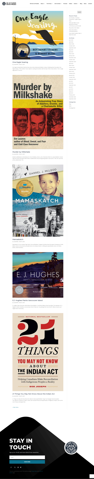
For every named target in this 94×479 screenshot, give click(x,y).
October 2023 (72, 67)
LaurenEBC (16, 64)
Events (75, 3)
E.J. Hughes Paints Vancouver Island (27, 300)
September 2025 (72, 47)
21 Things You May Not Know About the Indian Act (33, 394)
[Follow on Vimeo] (21, 467)
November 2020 (72, 96)
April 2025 (71, 51)
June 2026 (71, 40)
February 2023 (72, 73)
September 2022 (72, 79)
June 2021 (71, 89)
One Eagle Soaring (20, 62)
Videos (70, 3)
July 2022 (71, 81)
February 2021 (72, 95)
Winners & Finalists (34, 3)
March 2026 (71, 44)
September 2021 (72, 85)
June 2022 (71, 83)
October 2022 (72, 77)
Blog (81, 3)
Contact (90, 3)
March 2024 (71, 65)
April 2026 (71, 42)
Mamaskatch (17, 239)
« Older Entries (15, 407)
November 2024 (72, 57)
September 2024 (72, 61)
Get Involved (57, 3)
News (85, 3)
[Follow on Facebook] (11, 467)
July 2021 (71, 87)
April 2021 (71, 93)
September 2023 (72, 69)
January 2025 (71, 55)
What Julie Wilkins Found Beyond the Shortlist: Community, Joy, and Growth (75, 24)
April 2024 (71, 63)
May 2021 (71, 91)
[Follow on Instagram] (18, 467)
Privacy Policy (34, 471)
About (42, 3)
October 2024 (72, 59)
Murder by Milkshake (21, 152)
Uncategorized (72, 108)
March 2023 (71, 71)
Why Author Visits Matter (74, 27)
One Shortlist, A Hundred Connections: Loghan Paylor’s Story (75, 19)
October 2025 (72, 45)
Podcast (65, 3)
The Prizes (48, 3)
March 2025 (71, 53)
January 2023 (71, 75)
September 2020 (72, 98)
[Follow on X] (15, 467)
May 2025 (71, 49)
